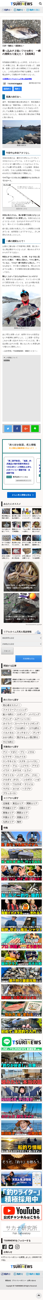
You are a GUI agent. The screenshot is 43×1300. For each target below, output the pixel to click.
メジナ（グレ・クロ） (27, 775)
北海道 (6, 803)
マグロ (6, 788)
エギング (21, 714)
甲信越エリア (9, 808)
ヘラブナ (26, 788)
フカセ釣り (20, 728)
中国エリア (8, 817)
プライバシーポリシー (19, 1280)
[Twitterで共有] (8, 428)
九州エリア (8, 822)
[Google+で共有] (26, 428)
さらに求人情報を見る (21, 495)
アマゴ (35, 765)
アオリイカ (8, 775)
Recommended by (31, 624)
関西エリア (22, 812)
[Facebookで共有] (17, 428)
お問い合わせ (31, 1280)
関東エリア (32, 803)
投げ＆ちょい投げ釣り (27, 737)
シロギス (27, 779)
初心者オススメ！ (11, 705)
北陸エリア (24, 808)
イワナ (6, 770)
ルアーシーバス (22, 719)
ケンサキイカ (9, 761)
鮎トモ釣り (8, 714)
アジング (7, 719)
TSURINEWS (19, 1286)
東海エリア (8, 812)
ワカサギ (17, 784)
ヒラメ (27, 770)
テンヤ (36, 732)
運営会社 (8, 1280)
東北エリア (18, 803)
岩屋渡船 (7, 360)
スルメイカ (20, 756)
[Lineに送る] (35, 428)
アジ (5, 752)
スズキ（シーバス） (28, 761)
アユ (15, 765)
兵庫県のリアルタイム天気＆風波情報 (17, 79)
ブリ (22, 752)
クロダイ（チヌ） (11, 779)
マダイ (14, 752)
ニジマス (24, 765)
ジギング (7, 728)
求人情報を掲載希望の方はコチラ (21, 448)
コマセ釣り (34, 728)
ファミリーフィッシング (15, 709)
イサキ (31, 752)
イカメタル (8, 732)
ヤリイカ (28, 784)
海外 (19, 822)
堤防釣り (7, 89)
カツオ (16, 788)
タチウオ (17, 770)
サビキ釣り (8, 742)
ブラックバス (9, 793)
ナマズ (6, 765)
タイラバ (7, 723)
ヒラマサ (7, 756)
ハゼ (37, 779)
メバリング (34, 714)
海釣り (18, 89)
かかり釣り (8, 737)
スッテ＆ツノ (23, 732)
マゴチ (6, 784)
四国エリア (22, 817)
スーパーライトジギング (26, 723)
